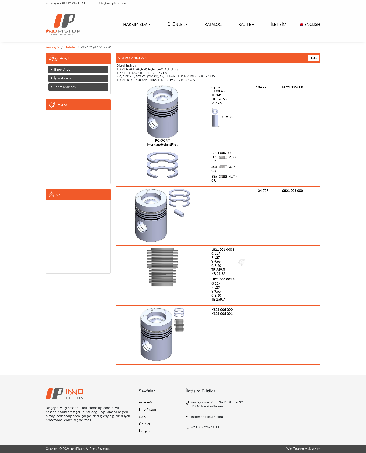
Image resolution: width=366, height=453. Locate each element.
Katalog (213, 25)
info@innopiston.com (113, 3)
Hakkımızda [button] (135, 25)
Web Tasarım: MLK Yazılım (303, 448)
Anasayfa (53, 47)
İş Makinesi (62, 78)
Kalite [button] (244, 25)
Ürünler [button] (176, 25)
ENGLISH (312, 25)
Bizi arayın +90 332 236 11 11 (65, 3)
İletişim (278, 25)
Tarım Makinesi (64, 87)
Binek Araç (61, 69)
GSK (142, 416)
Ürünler (70, 47)
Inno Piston (147, 409)
